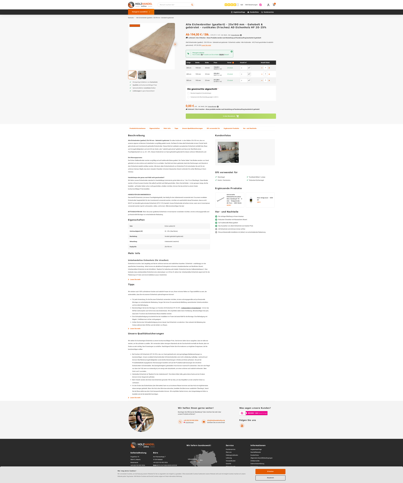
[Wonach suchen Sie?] (192, 5)
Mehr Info (167, 128)
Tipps (176, 128)
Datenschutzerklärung (257, 464)
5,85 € (259, 202)
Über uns (229, 452)
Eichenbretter (143, 180)
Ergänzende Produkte (231, 128)
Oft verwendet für (213, 128)
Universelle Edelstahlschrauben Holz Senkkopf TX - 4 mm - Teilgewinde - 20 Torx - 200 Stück (234, 199)
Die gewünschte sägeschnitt (203, 89)
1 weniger (262, 68)
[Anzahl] (265, 68)
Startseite (131, 18)
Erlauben (270, 471)
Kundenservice (269, 12)
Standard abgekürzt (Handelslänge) (200, 93)
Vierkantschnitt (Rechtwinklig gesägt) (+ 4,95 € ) (204, 97)
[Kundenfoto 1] (228, 152)
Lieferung (229, 458)
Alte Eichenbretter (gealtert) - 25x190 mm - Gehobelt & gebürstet (155, 18)
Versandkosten (231, 461)
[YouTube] (242, 425)
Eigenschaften (155, 128)
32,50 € (229, 205)
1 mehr (269, 68)
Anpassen (270, 478)
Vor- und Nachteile (249, 128)
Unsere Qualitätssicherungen (192, 128)
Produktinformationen (138, 128)
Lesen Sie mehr (206, 45)
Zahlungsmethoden (232, 455)
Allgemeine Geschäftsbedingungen (262, 458)
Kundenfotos (254, 12)
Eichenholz (131, 264)
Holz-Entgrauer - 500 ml (265, 199)
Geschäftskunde (256, 452)
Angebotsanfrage (239, 12)
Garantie (228, 464)
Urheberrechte (255, 461)
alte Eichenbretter (188, 143)
